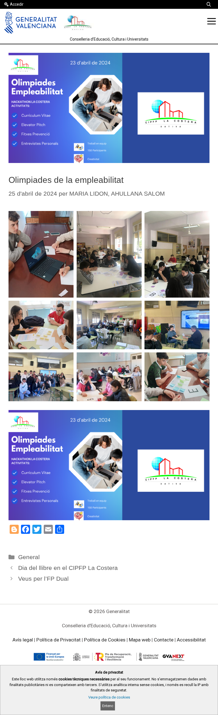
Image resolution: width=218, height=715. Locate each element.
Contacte (163, 640)
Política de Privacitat (58, 640)
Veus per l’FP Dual (43, 578)
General (29, 557)
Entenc (107, 706)
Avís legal (22, 640)
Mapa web (139, 640)
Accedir (17, 4)
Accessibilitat (191, 640)
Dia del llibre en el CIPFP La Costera (68, 568)
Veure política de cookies (109, 697)
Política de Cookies (104, 640)
